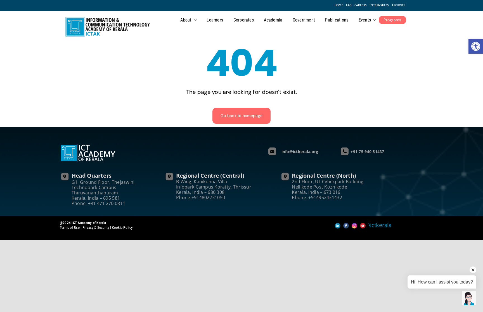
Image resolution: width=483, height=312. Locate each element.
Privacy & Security (95, 227)
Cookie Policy (122, 227)
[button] (475, 46)
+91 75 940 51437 (367, 151)
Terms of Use (70, 227)
